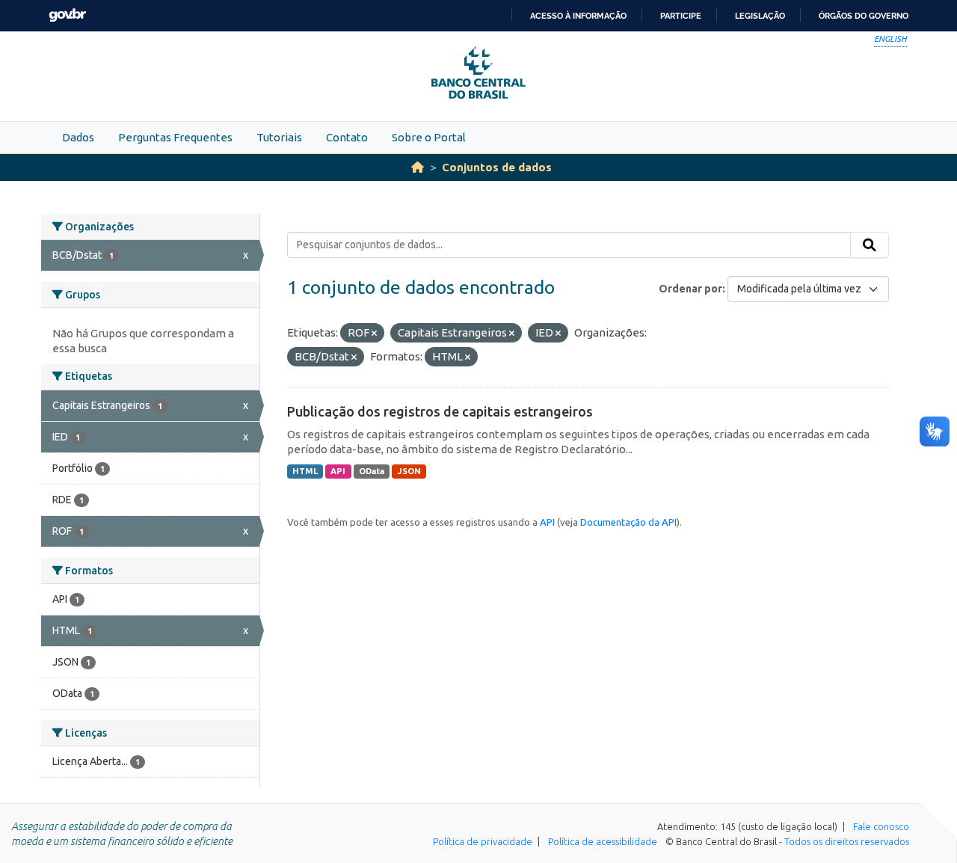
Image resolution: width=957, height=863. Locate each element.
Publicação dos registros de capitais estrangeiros (440, 411)
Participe (680, 15)
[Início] (417, 167)
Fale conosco (881, 826)
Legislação (760, 15)
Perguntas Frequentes (175, 137)
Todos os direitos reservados (846, 841)
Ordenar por (690, 289)
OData (371, 471)
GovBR (67, 15)
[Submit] (869, 245)
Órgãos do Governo (863, 15)
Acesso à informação (578, 15)
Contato (347, 137)
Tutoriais (279, 137)
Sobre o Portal (429, 137)
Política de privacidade (482, 841)
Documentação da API (628, 522)
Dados (78, 137)
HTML (305, 471)
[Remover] (374, 333)
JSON (409, 471)
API (337, 471)
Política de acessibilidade (602, 841)
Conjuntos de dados (497, 167)
